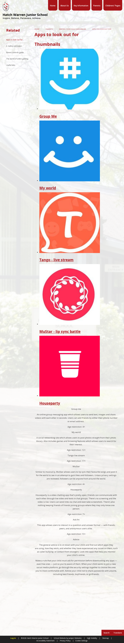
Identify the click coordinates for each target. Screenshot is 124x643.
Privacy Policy (65, 640)
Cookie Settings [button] (81, 640)
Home (37, 29)
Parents (49, 29)
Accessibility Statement (45, 640)
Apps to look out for (101, 29)
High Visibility (92, 638)
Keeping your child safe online (72, 29)
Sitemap (105, 638)
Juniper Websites (75, 638)
